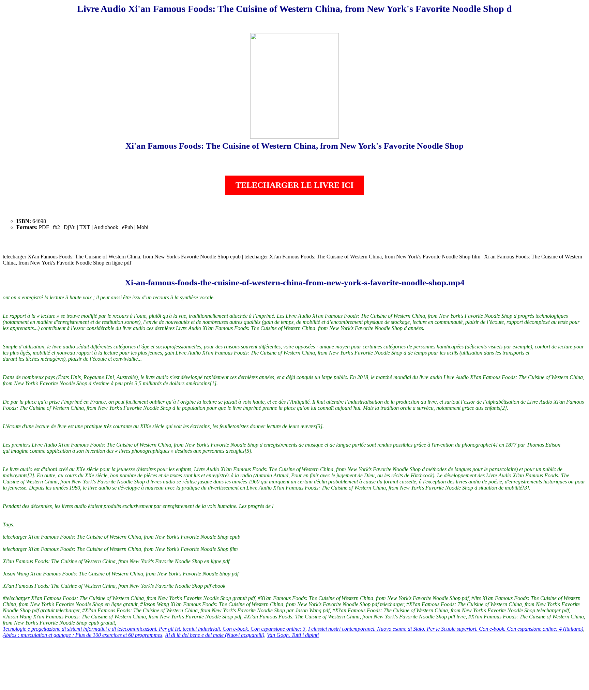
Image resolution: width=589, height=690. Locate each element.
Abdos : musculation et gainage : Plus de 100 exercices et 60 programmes (82, 635)
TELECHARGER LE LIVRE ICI (294, 185)
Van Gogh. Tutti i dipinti (293, 635)
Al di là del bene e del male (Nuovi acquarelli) (214, 635)
